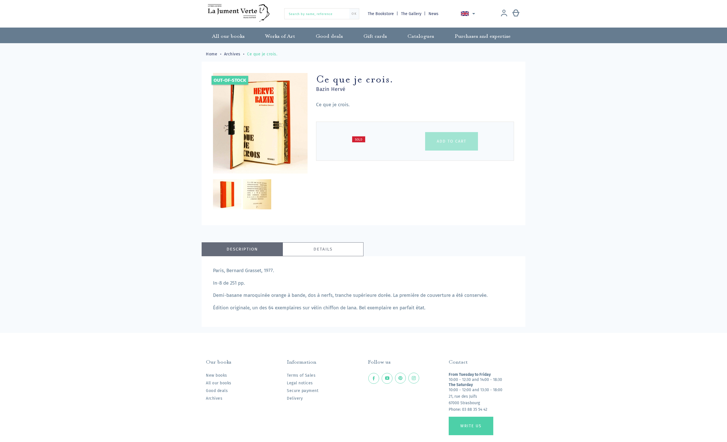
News (433, 13)
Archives (214, 398)
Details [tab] (323, 249)
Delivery (295, 398)
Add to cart (451, 141)
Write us (471, 426)
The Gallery (412, 13)
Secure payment (302, 390)
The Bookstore (381, 13)
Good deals (217, 390)
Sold (358, 139)
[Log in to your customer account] (504, 14)
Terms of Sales (301, 375)
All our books (218, 383)
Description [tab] (242, 249)
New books (216, 375)
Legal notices (300, 383)
